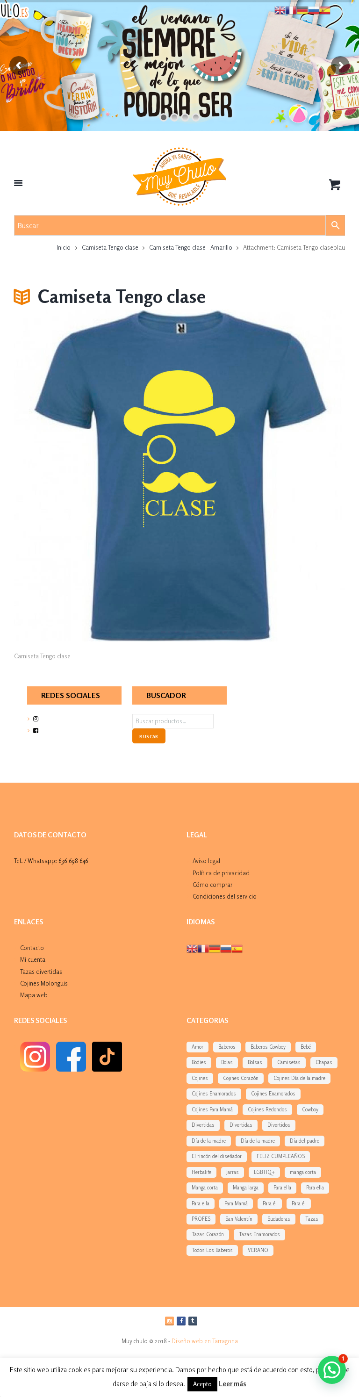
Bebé (306, 1047)
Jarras (232, 1172)
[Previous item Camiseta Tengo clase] (97, 475)
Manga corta (205, 1187)
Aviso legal (206, 860)
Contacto (32, 947)
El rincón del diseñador (217, 1156)
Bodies (199, 1062)
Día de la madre (209, 1141)
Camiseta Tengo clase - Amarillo (190, 247)
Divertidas (203, 1125)
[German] (214, 947)
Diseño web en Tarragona (205, 1341)
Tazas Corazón (208, 1234)
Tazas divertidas (41, 971)
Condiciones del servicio (225, 896)
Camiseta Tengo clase (110, 247)
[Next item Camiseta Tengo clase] (262, 475)
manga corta (303, 1172)
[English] (192, 947)
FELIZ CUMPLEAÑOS (281, 1156)
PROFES (201, 1219)
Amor (197, 1047)
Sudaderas (278, 1219)
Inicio (64, 247)
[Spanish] (237, 947)
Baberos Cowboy (268, 1047)
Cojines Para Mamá (212, 1109)
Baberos (227, 1047)
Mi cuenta (32, 959)
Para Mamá (236, 1203)
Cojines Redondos (267, 1109)
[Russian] (225, 947)
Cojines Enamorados (214, 1093)
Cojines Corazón (240, 1078)
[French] (203, 947)
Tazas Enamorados (259, 1234)
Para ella (282, 1187)
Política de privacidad (221, 873)
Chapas (324, 1062)
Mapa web (34, 995)
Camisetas (289, 1062)
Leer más (232, 1383)
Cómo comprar (212, 884)
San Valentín (238, 1219)
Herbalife (201, 1172)
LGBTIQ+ (264, 1172)
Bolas (227, 1062)
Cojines (200, 1078)
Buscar (148, 736)
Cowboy (310, 1109)
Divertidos (278, 1125)
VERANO (258, 1250)
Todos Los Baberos (212, 1250)
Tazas (311, 1219)
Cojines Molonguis (44, 983)
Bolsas (255, 1062)
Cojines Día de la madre (299, 1078)
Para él (270, 1203)
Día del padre (304, 1141)
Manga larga (245, 1187)
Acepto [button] (202, 1384)
